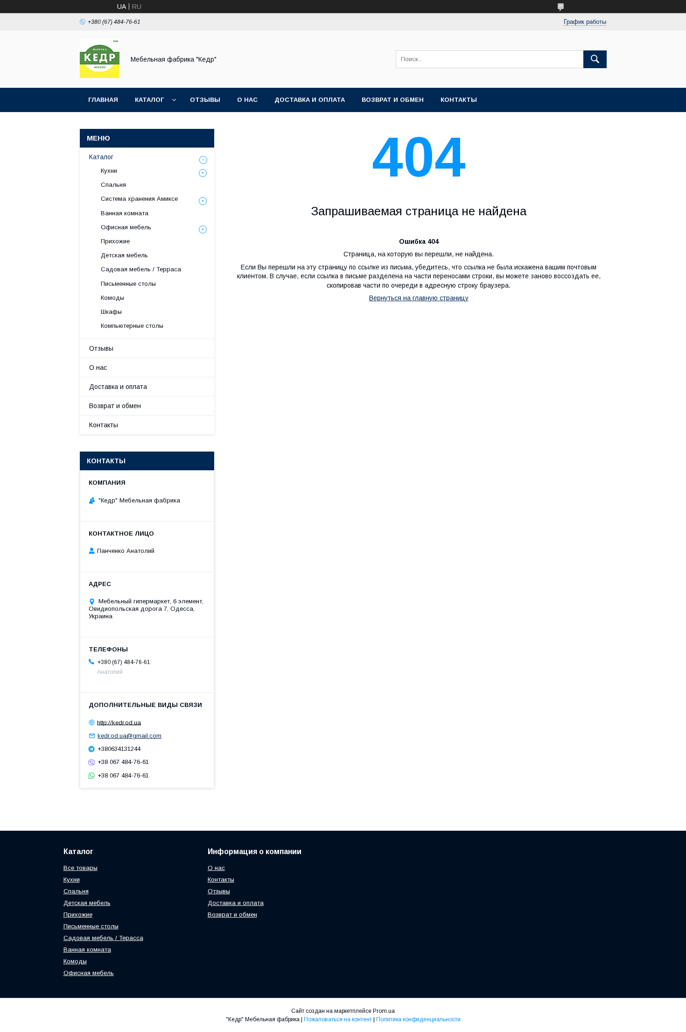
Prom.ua (384, 1011)
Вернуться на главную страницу (419, 298)
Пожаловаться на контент (338, 1019)
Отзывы (205, 99)
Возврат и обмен (393, 99)
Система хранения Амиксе (139, 198)
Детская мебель (124, 255)
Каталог (149, 99)
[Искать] (595, 59)
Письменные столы (128, 283)
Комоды (112, 297)
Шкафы (111, 311)
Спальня (113, 184)
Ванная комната (124, 213)
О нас (247, 99)
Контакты (459, 99)
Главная (103, 99)
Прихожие (115, 241)
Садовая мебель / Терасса (103, 937)
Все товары (80, 867)
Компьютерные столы (132, 325)
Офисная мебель (126, 227)
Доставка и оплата (309, 99)
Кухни (109, 170)
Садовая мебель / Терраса (141, 269)
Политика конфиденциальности (418, 1019)
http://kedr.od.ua (119, 722)
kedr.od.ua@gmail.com (129, 735)
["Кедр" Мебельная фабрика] (99, 75)
